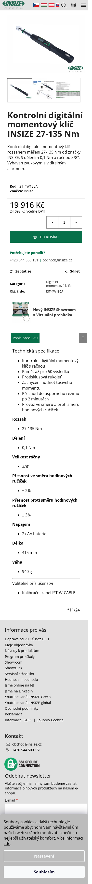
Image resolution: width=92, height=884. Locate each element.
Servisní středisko (19, 673)
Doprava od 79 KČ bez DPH (27, 639)
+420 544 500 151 (24, 260)
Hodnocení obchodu (21, 679)
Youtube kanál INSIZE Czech (28, 696)
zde (7, 843)
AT (51, 5)
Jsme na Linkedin (19, 691)
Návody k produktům (22, 650)
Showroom (13, 662)
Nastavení (44, 856)
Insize (28, 191)
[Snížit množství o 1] (52, 222)
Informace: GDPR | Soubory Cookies (34, 720)
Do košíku (49, 237)
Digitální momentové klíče (58, 283)
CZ (36, 5)
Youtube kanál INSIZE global (28, 702)
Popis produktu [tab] (25, 337)
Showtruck (13, 668)
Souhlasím (44, 872)
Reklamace (14, 714)
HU (44, 5)
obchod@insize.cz (57, 260)
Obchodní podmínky (21, 708)
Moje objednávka (19, 645)
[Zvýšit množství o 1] (76, 222)
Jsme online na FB (19, 685)
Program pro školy (20, 656)
